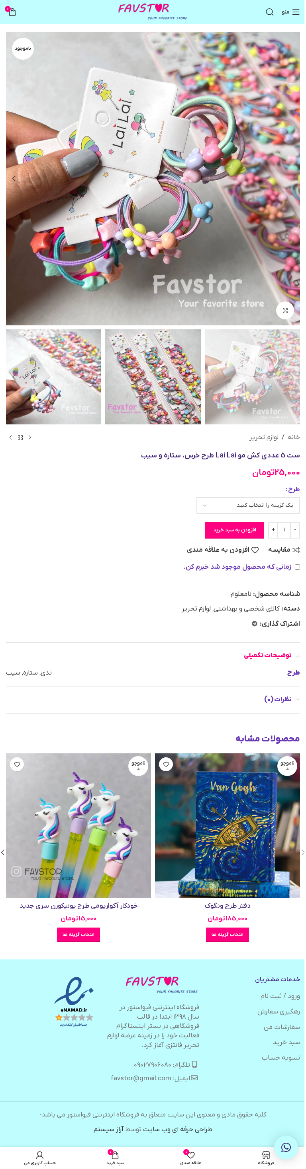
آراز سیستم (109, 1129)
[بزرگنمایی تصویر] (285, 310)
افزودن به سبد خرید (234, 530)
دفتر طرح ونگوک (228, 906)
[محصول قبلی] (30, 438)
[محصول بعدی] (11, 438)
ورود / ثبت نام (280, 996)
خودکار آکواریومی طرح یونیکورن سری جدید (79, 906)
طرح (294, 489)
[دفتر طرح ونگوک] (227, 825)
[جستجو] (270, 12)
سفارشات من (282, 1027)
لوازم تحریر (264, 437)
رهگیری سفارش (278, 1012)
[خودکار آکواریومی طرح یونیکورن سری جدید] (78, 825)
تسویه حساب (281, 1058)
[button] (292, 179)
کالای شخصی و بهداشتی (247, 609)
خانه (294, 437)
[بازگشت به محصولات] (20, 438)
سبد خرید (286, 1042)
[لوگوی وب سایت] (153, 12)
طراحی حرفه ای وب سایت (177, 1129)
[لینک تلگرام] (254, 624)
